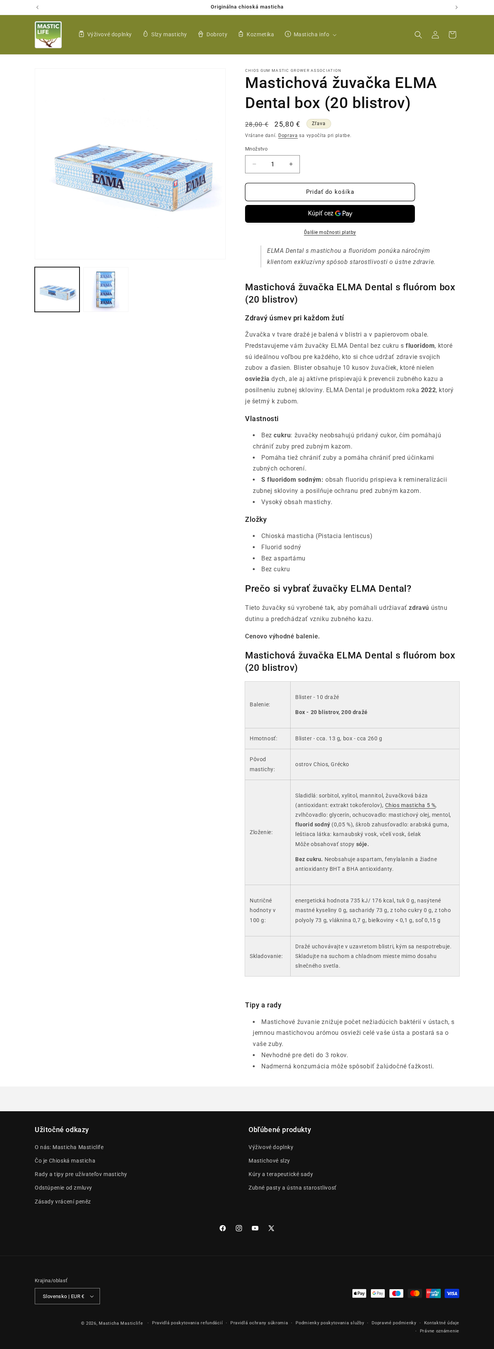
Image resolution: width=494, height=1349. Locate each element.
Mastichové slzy (269, 1161)
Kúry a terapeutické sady (281, 1174)
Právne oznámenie (439, 1331)
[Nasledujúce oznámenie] (456, 7)
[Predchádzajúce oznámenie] (37, 7)
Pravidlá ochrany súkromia (259, 1322)
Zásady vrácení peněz (63, 1201)
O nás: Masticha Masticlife (69, 1147)
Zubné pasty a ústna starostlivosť (293, 1188)
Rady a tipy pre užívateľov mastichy (81, 1174)
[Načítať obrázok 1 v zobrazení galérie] (57, 289)
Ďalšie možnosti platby (330, 232)
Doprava (288, 135)
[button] (309, 35)
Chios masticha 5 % (410, 805)
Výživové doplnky (271, 1147)
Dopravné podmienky (394, 1322)
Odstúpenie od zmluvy (63, 1188)
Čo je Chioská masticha (65, 1161)
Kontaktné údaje (442, 1322)
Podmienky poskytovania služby (330, 1322)
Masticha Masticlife (121, 1323)
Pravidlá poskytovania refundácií (187, 1322)
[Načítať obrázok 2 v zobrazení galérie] (105, 289)
